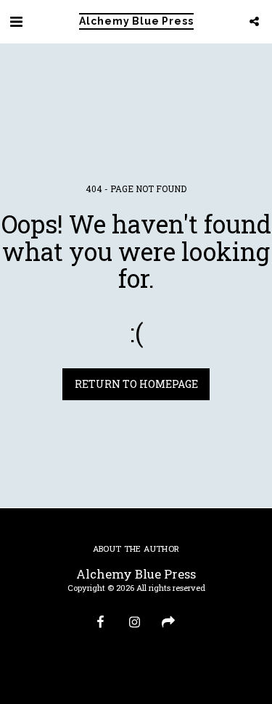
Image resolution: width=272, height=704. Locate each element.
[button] (16, 21)
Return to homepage (136, 384)
